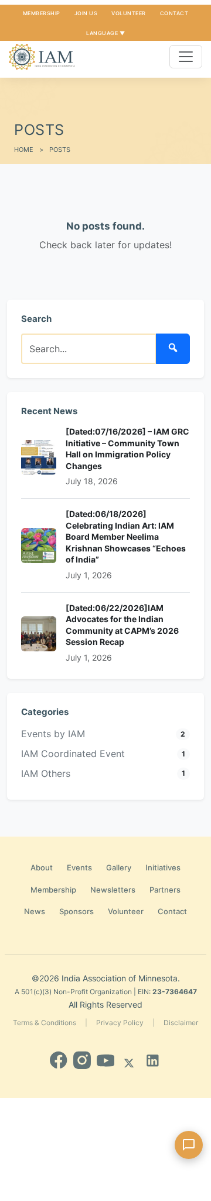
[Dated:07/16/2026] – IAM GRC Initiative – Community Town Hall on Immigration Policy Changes (127, 448)
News (34, 911)
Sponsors (76, 911)
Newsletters (112, 889)
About (41, 867)
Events (79, 867)
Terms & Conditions (44, 1022)
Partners (165, 889)
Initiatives (163, 867)
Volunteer (128, 13)
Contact (174, 13)
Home (23, 149)
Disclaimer (181, 1022)
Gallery (118, 867)
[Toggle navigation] (185, 56)
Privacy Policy (120, 1022)
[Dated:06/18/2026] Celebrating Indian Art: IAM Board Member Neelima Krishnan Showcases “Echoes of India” (126, 536)
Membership (41, 13)
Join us (86, 13)
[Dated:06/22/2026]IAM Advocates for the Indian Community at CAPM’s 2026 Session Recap (122, 625)
